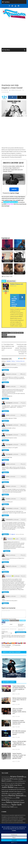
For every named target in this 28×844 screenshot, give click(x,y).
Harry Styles (9, 785)
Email (11, 624)
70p (14, 538)
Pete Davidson (17, 800)
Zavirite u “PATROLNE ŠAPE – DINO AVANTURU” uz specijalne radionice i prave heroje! (19, 744)
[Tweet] (21, 97)
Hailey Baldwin (18, 783)
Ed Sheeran (21, 781)
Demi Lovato (6, 781)
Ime (2, 624)
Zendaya (16, 807)
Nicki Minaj (14, 798)
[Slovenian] (6, 643)
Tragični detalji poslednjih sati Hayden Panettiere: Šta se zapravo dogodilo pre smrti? (19, 688)
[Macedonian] (8, 643)
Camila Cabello (18, 779)
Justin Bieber (8, 787)
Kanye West (20, 787)
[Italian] (23, 643)
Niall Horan (8, 798)
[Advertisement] (14, 33)
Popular (4, 334)
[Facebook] (6, 291)
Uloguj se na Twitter (22, 620)
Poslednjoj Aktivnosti (20, 361)
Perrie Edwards (12, 800)
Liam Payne (17, 791)
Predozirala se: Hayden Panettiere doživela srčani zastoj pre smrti (18, 722)
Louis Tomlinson (12, 794)
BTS (11, 779)
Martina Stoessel (15, 795)
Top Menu (6, 2)
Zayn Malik (10, 807)
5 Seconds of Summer (6, 777)
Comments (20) (5, 92)
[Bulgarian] (10, 643)
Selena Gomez (13, 802)
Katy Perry (6, 789)
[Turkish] (15, 643)
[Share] (12, 97)
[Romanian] (12, 643)
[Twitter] (4, 291)
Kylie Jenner (9, 791)
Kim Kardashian (21, 789)
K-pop (15, 787)
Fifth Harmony (7, 783)
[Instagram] (8, 291)
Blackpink (7, 779)
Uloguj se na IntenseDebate (5, 620)
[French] (17, 643)
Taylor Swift (16, 804)
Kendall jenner (13, 789)
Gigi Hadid (12, 783)
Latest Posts (12, 281)
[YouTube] (6, 293)
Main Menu (7, 50)
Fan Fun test (14, 332)
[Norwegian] (25, 643)
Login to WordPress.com (14, 620)
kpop (3, 791)
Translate (7, 647)
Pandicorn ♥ (10, 538)
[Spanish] (13, 643)
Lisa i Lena (23, 791)
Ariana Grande (11, 336)
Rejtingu (13, 361)
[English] (2, 643)
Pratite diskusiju (25, 358)
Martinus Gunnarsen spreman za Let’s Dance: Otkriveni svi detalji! (19, 699)
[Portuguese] (21, 643)
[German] (4, 643)
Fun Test (21, 332)
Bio (4, 281)
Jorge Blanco (18, 785)
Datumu (9, 361)
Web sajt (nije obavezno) (20, 625)
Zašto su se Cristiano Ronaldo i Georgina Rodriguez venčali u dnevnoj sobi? (19, 711)
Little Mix (5, 794)
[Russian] (19, 643)
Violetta (4, 807)
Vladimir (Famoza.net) (16, 90)
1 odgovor (12, 534)
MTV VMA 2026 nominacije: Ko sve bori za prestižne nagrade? (19, 732)
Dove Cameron (15, 781)
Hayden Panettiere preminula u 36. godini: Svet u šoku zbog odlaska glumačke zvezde (19, 756)
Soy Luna (9, 805)
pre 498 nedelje (13, 364)
